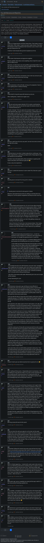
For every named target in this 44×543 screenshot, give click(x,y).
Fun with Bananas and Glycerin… (29, 4)
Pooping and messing (18, 4)
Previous (22, 40)
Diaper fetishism (11, 4)
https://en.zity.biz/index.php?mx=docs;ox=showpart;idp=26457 (25, 451)
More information (5, 9)
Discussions (10, 1)
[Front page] (0, 4)
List (3, 15)
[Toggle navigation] (2, 2)
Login (16, 1)
